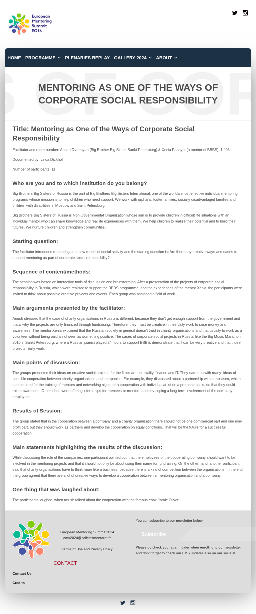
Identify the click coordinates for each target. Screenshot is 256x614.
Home (14, 57)
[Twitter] (235, 13)
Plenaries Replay (87, 57)
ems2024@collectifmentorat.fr (87, 538)
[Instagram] (245, 13)
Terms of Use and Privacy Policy (87, 549)
